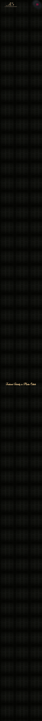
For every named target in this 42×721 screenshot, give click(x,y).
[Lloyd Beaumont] (10, 4)
